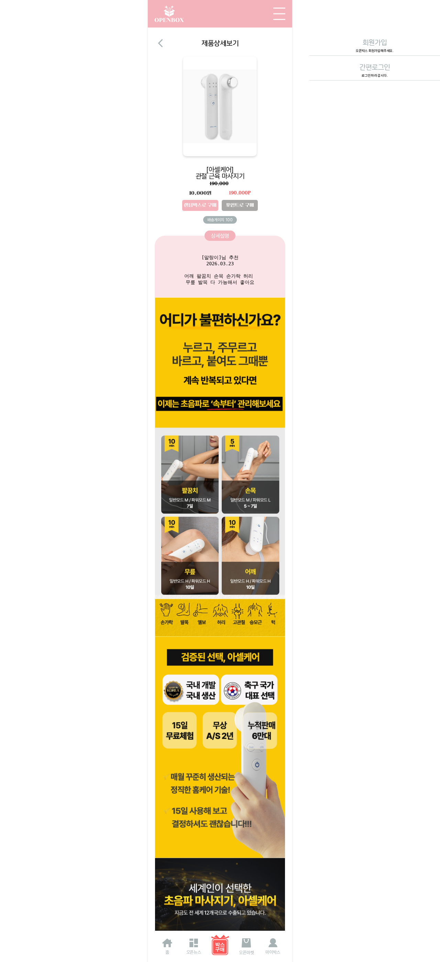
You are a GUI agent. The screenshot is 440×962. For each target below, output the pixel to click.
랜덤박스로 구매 (200, 205)
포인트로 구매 (240, 205)
